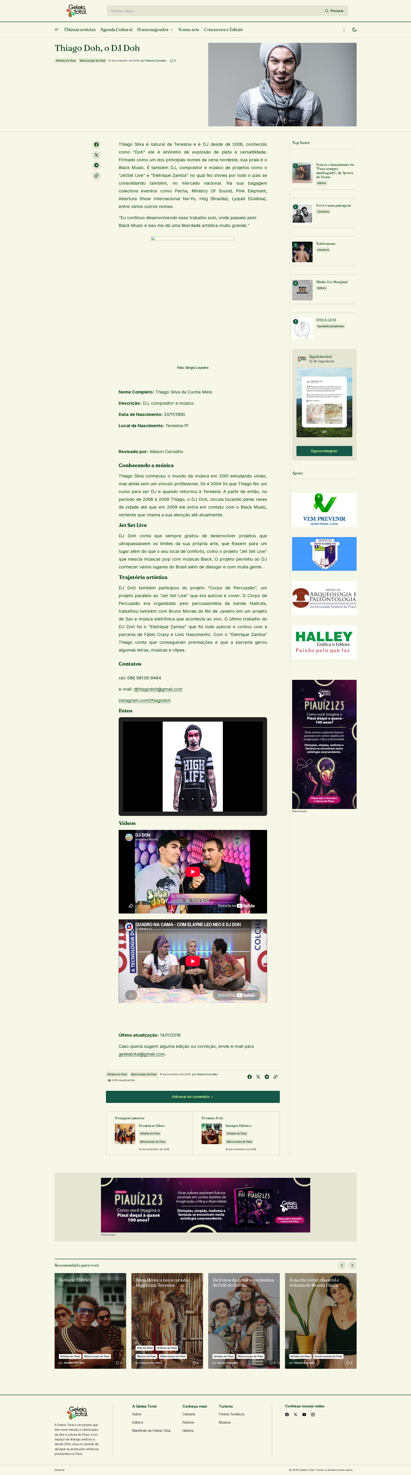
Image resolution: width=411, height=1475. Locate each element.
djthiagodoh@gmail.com (158, 689)
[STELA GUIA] (302, 328)
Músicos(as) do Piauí (92, 60)
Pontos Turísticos (231, 1414)
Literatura (323, 211)
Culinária (188, 1414)
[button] (57, 29)
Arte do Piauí (145, 1348)
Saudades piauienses (330, 326)
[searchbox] (215, 11)
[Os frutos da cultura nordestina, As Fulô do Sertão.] (244, 1321)
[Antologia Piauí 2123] (324, 744)
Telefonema (325, 244)
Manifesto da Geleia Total (151, 1430)
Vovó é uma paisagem (333, 205)
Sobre (137, 1414)
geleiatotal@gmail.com (142, 1054)
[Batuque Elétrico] (90, 1321)
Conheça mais (194, 1406)
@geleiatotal (320, 356)
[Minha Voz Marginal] (302, 290)
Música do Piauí (146, 1356)
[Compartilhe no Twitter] (96, 155)
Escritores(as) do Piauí (328, 1356)
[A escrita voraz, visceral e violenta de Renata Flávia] (321, 1321)
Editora (321, 183)
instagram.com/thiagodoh (145, 700)
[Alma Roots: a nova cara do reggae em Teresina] (167, 1321)
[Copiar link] (96, 176)
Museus (224, 1422)
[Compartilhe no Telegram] (96, 165)
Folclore (188, 1422)
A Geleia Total (144, 1406)
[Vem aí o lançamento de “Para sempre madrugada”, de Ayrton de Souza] (302, 173)
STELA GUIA (326, 320)
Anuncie (60, 1470)
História (188, 1430)
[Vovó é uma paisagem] (302, 213)
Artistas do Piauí (66, 60)
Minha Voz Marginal (332, 282)
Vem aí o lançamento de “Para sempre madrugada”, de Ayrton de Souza (335, 171)
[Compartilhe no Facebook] (96, 145)
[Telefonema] (302, 252)
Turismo (226, 1406)
